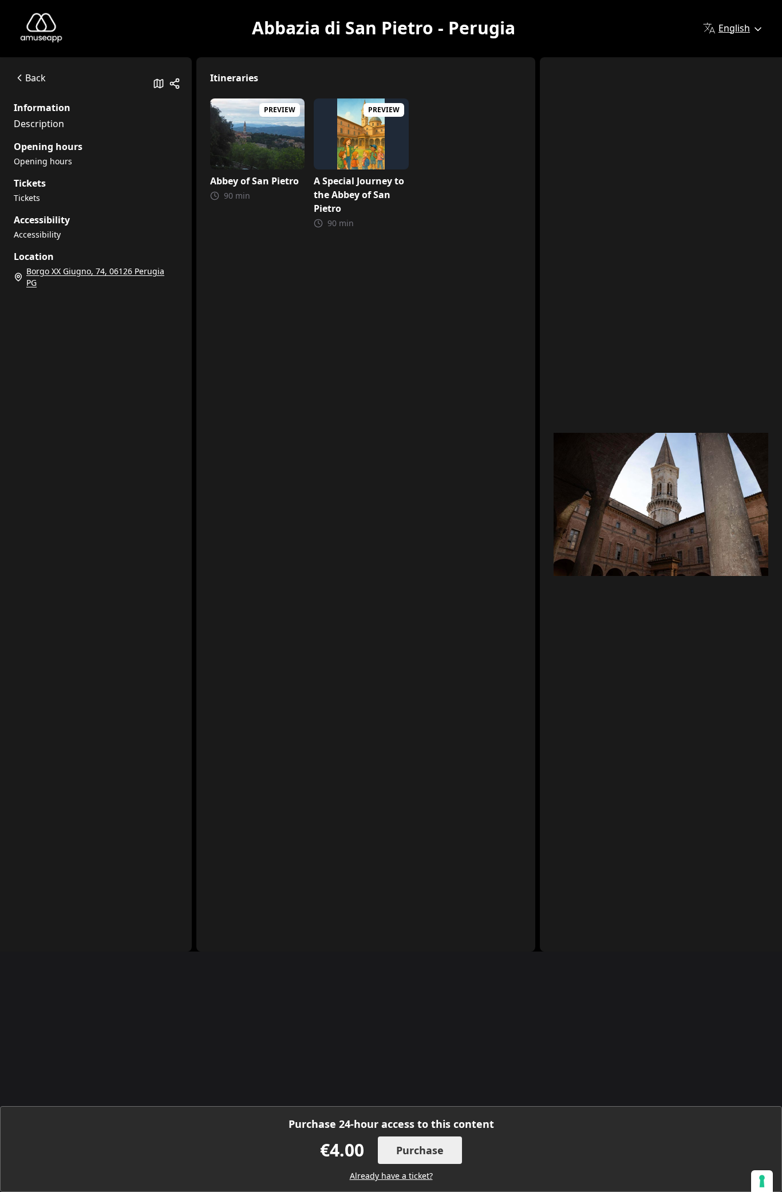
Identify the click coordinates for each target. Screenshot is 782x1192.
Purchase (420, 1150)
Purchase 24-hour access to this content (391, 1124)
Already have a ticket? (391, 1175)
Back (35, 78)
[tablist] (96, 116)
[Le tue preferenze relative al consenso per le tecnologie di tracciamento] (762, 1181)
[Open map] (158, 83)
